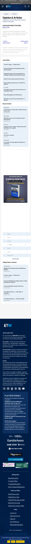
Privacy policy (20, 541)
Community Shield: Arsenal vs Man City (13, 286)
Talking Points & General (9, 262)
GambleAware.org (17, 405)
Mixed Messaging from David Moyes (13, 95)
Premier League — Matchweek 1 (12, 275)
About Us (12, 519)
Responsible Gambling (16, 524)
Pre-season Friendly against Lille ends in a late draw (14, 143)
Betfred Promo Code (14, 503)
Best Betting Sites (13, 478)
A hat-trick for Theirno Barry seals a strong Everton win (15, 110)
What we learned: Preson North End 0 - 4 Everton (14, 99)
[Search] (25, 6)
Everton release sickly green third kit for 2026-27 (14, 83)
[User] (28, 6)
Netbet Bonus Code (13, 497)
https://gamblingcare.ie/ (9, 385)
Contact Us (13, 513)
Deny (13, 541)
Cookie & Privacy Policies (21, 534)
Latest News (6, 60)
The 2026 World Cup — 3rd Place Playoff (14, 298)
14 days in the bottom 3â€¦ (12, 25)
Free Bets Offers (13, 481)
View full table (15, 258)
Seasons (6, 14)
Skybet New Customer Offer (16, 506)
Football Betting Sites (14, 484)
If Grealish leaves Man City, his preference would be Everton (15, 90)
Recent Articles (7, 104)
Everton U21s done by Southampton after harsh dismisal (14, 69)
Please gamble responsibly (11, 0)
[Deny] (29, 540)
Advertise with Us (15, 516)
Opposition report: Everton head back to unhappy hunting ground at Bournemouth (14, 74)
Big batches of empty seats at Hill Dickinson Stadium (15, 269)
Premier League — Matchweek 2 (12, 64)
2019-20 (14, 14)
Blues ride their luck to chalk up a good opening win (14, 119)
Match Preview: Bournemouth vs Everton (14, 79)
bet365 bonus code (13, 494)
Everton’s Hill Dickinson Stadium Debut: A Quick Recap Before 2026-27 (15, 281)
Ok (8, 541)
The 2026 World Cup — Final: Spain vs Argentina (13, 292)
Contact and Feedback (9, 534)
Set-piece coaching (9, 135)
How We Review (14, 522)
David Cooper (6, 27)
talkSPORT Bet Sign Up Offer (16, 500)
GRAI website (10, 429)
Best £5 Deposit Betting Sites (16, 487)
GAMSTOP (18, 410)
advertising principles (15, 3)
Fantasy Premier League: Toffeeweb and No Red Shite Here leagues (15, 127)
